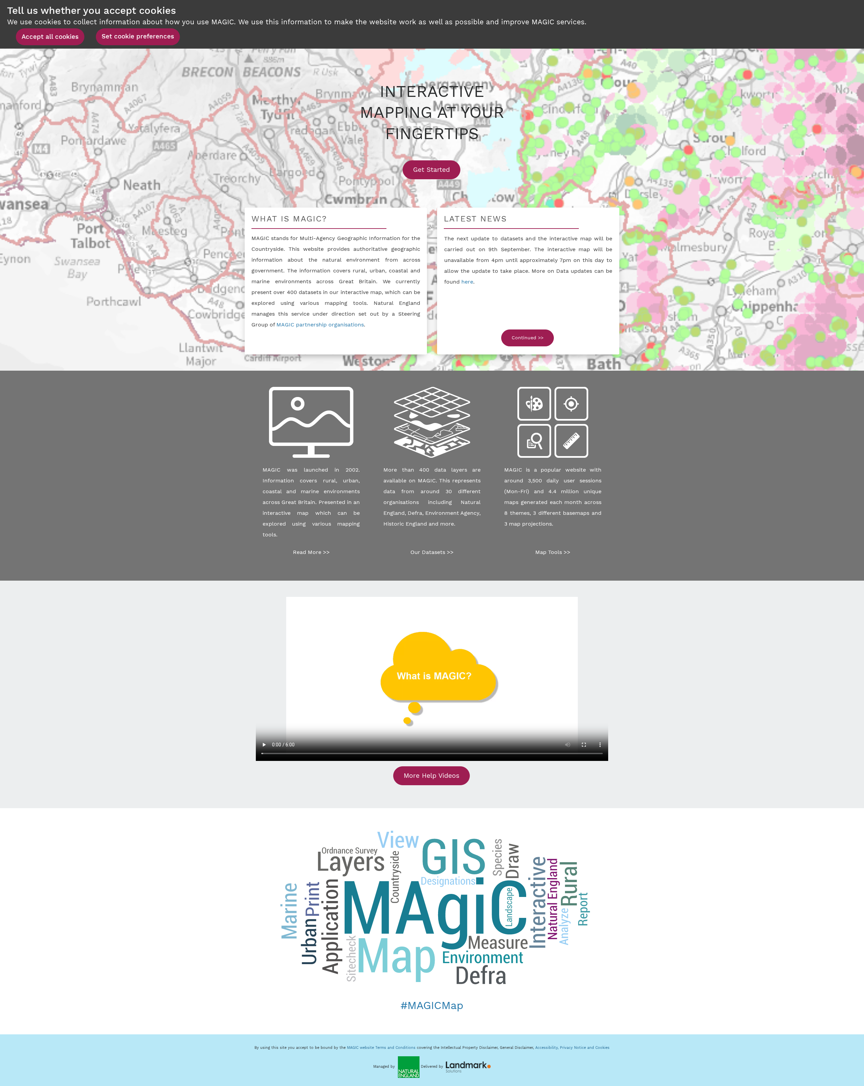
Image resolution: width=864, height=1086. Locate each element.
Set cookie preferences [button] (138, 36)
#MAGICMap (432, 1005)
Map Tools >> (552, 552)
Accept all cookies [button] (50, 37)
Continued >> (527, 337)
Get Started (436, 169)
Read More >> (311, 552)
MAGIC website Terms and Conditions (381, 1047)
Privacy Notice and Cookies (585, 1047)
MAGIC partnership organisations (320, 324)
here (467, 282)
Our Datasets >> (432, 552)
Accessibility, (547, 1047)
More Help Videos (431, 775)
